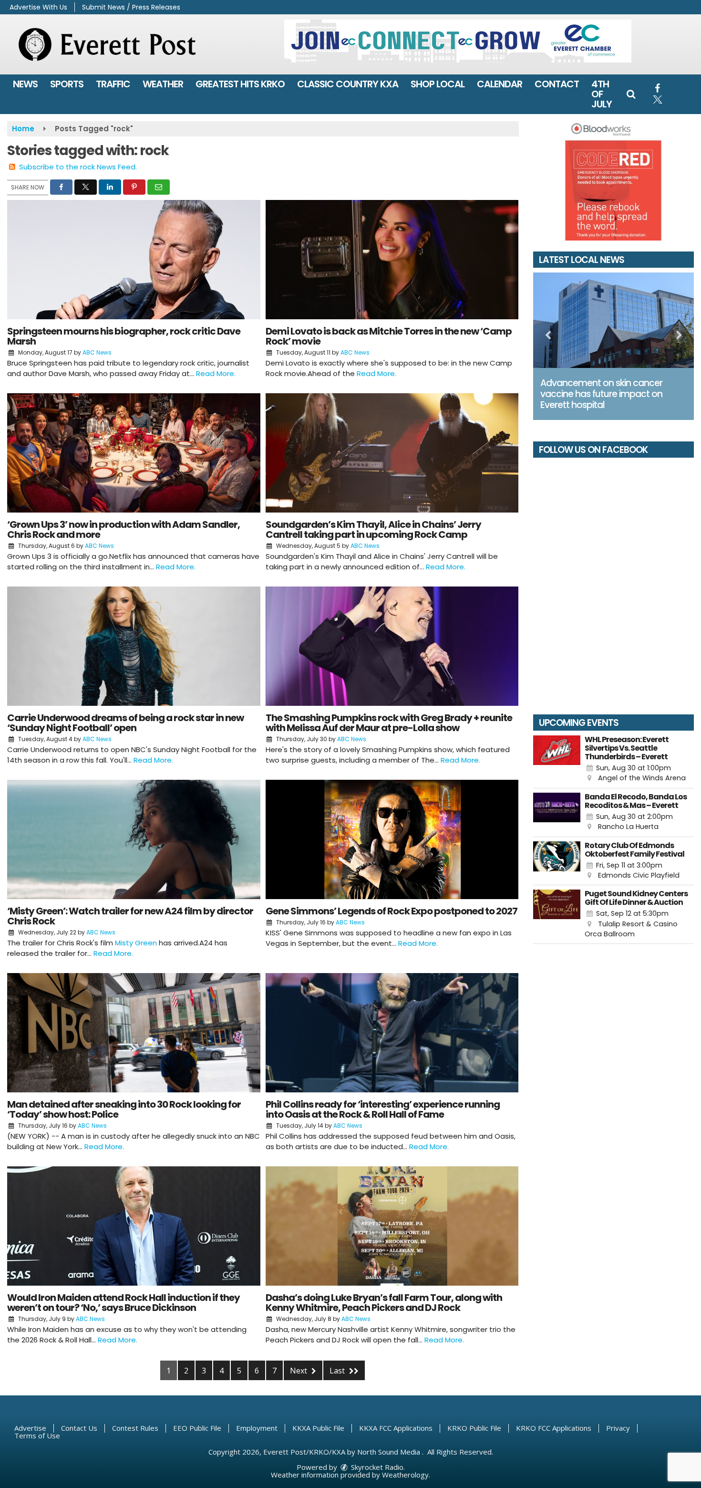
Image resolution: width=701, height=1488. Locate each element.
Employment (257, 1428)
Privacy (618, 1428)
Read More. (216, 373)
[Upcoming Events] (557, 759)
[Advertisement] (457, 41)
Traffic (113, 84)
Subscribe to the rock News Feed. (78, 167)
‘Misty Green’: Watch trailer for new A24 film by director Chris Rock (130, 916)
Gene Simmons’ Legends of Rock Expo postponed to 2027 (391, 911)
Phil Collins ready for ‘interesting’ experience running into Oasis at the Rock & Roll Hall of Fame (383, 1109)
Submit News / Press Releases (131, 7)
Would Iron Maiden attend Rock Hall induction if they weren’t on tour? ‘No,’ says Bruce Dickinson (123, 1302)
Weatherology (405, 1474)
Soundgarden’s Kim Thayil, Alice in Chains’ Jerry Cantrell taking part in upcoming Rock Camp (373, 529)
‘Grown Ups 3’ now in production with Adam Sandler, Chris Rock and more (123, 529)
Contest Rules (135, 1428)
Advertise (30, 1428)
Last (338, 1370)
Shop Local (437, 84)
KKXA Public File (318, 1428)
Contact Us (79, 1428)
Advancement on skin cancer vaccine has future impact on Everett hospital (601, 394)
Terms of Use (37, 1435)
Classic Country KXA (347, 84)
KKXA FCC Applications (396, 1428)
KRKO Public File (474, 1428)
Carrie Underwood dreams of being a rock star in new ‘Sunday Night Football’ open (125, 722)
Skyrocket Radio (376, 1467)
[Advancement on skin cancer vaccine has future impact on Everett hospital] (613, 320)
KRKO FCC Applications (553, 1428)
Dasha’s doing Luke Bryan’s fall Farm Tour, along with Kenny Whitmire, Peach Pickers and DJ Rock (384, 1302)
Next (299, 1370)
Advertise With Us (38, 7)
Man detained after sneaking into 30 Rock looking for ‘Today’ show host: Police (124, 1109)
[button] (631, 94)
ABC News (97, 352)
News (25, 84)
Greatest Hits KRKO (240, 84)
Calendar (499, 84)
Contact (557, 84)
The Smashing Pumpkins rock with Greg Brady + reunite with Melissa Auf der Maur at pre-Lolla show (389, 722)
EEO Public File (197, 1428)
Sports (66, 84)
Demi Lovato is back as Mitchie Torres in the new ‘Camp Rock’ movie (389, 336)
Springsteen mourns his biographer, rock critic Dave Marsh (123, 336)
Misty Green (136, 943)
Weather (163, 84)
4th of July (601, 94)
